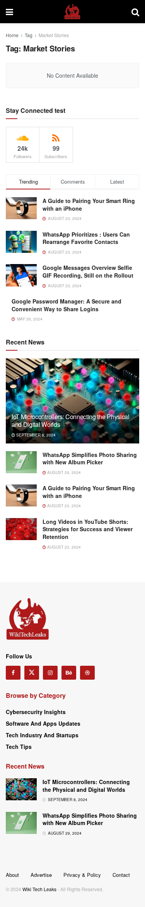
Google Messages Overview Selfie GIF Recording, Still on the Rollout (88, 271)
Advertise (41, 874)
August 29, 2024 (63, 472)
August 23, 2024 (63, 505)
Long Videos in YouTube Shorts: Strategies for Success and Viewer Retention (88, 529)
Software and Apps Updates (43, 723)
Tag (28, 35)
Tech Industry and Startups (42, 735)
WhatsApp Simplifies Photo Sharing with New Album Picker (90, 458)
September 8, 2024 (35, 435)
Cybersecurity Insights (36, 712)
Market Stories (54, 35)
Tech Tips (19, 746)
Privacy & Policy (82, 874)
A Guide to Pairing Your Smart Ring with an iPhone (89, 204)
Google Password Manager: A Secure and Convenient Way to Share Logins (66, 305)
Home (12, 35)
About (12, 874)
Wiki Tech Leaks (39, 889)
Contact (121, 874)
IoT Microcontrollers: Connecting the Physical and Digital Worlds (71, 420)
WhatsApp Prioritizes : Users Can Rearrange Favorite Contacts (86, 238)
